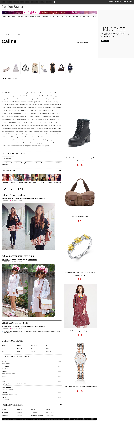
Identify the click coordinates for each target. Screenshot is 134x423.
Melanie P (35, 182)
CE (47, 345)
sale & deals (91, 16)
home (3, 2)
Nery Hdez (13, 182)
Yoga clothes (34, 412)
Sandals (52, 16)
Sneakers (44, 16)
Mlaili (3, 348)
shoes (14, 16)
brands (9, 2)
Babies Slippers (6, 363)
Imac (47, 348)
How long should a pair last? (9, 394)
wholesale (30, 163)
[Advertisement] (49, 23)
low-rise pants (50, 412)
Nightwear (19, 409)
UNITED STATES (32, 260)
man (3, 379)
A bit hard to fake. (18, 322)
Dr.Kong (18, 345)
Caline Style (14, 189)
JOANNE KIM (5, 260)
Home (3, 34)
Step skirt (48, 409)
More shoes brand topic (16, 356)
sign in (111, 1)
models (42, 2)
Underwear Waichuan (37, 415)
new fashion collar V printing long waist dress (80, 331)
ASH (32, 348)
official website (17, 163)
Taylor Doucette (20, 182)
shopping (49, 2)
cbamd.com (18, 9)
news (22, 2)
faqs (130, 1)
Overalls (33, 409)
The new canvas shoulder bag (80, 216)
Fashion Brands (13, 6)
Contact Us (40, 419)
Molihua (48, 351)
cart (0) (118, 1)
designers (34, 2)
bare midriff (5, 415)
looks (27, 2)
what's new (6, 16)
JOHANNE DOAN (6, 198)
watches (82, 16)
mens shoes (5, 368)
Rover (18, 351)
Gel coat (4, 409)
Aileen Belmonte (57, 182)
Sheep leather (5, 412)
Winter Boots (29, 16)
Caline (19, 34)
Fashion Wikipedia (12, 405)
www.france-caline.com (82, 42)
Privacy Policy (60, 419)
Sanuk (33, 351)
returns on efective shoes (8, 373)
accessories (66, 16)
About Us (26, 419)
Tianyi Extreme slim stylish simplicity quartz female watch (80, 386)
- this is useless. (17, 195)
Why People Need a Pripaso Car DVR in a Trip (14, 384)
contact (125, 1)
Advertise (33, 419)
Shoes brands (14, 34)
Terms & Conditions (49, 419)
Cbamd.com (15, 419)
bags (58, 16)
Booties (20, 16)
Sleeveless (19, 415)
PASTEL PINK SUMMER (21, 256)
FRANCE (42, 198)
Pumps (37, 16)
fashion (16, 2)
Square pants (49, 415)
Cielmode (34, 345)
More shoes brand (12, 341)
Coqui (3, 351)
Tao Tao (42, 182)
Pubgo (3, 345)
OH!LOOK (19, 348)
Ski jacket (19, 412)
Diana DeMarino (27, 182)
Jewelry (75, 16)
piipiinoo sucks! (6, 399)
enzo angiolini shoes (7, 389)
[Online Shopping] (105, 41)
